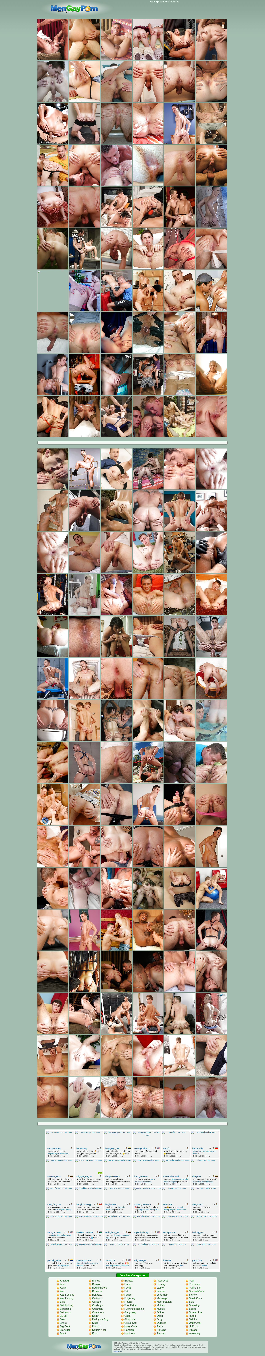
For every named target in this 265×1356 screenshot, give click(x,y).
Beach (63, 1319)
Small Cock (195, 1298)
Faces (127, 1284)
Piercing (161, 1329)
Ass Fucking (67, 1294)
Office (160, 1312)
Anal (62, 1284)
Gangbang (130, 1312)
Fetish (127, 1294)
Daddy (96, 1315)
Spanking (194, 1305)
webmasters (118, 1351)
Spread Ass (195, 1312)
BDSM (63, 1315)
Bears (63, 1322)
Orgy (159, 1319)
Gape (127, 1315)
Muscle (161, 1308)
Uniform (193, 1326)
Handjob (129, 1329)
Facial (127, 1287)
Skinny (193, 1294)
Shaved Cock (196, 1291)
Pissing (161, 1333)
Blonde (96, 1280)
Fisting (128, 1301)
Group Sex (130, 1322)
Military (161, 1305)
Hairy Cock (130, 1326)
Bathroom (65, 1312)
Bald (62, 1301)
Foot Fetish (130, 1305)
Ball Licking (66, 1305)
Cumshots (98, 1312)
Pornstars (194, 1284)
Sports (192, 1308)
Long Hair (162, 1294)
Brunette (97, 1291)
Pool (191, 1280)
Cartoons (97, 1298)
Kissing (161, 1284)
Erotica (128, 1280)
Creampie (97, 1308)
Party (160, 1326)
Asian (63, 1287)
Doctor (96, 1326)
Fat (126, 1291)
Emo (94, 1333)
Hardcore (129, 1333)
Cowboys (97, 1305)
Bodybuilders (99, 1287)
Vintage (193, 1329)
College (96, 1301)
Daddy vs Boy (100, 1319)
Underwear (195, 1322)
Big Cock (65, 1326)
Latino (160, 1287)
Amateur (65, 1280)
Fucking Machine (134, 1308)
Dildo (95, 1322)
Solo (191, 1301)
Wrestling (194, 1333)
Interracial (162, 1280)
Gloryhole (129, 1319)
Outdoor (161, 1322)
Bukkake (97, 1294)
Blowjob (96, 1284)
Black (63, 1333)
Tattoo (192, 1315)
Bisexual (65, 1329)
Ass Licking (66, 1298)
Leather (161, 1291)
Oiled (160, 1315)
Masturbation (164, 1301)
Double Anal (99, 1329)
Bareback (65, 1308)
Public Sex (195, 1287)
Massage (162, 1298)
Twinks (193, 1319)
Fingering (129, 1298)
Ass (62, 1291)
